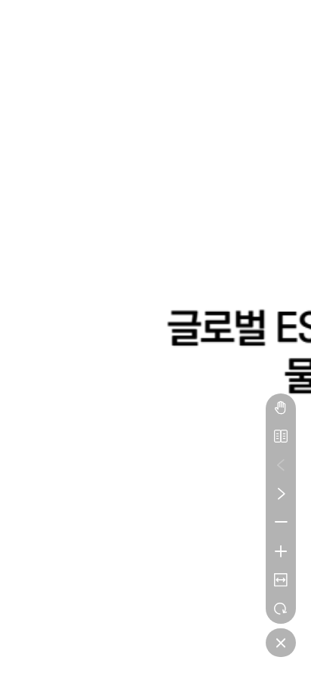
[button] (281, 407)
